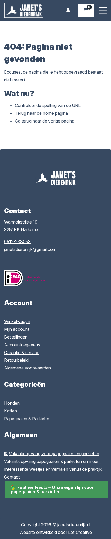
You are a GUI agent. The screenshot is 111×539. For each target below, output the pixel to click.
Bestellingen (15, 337)
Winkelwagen (17, 321)
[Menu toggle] (103, 10)
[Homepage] (23, 10)
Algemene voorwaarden (27, 368)
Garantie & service (21, 352)
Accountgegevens (22, 344)
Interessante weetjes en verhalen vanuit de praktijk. (53, 469)
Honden (12, 403)
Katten (10, 411)
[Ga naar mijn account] (68, 10)
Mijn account (16, 329)
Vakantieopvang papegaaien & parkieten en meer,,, (53, 461)
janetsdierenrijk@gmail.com (30, 249)
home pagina (55, 113)
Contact (12, 477)
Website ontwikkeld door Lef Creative (55, 532)
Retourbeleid (16, 360)
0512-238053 (17, 241)
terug (27, 121)
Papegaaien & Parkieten (27, 418)
